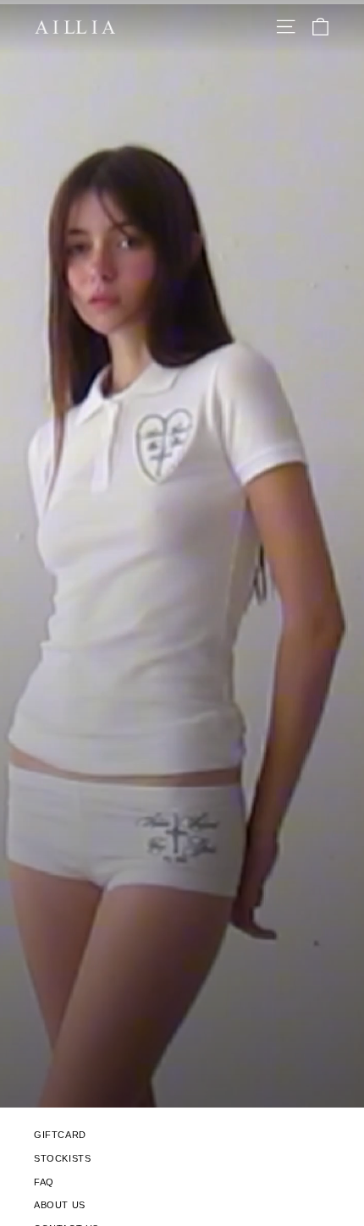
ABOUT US (59, 1205)
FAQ (44, 1182)
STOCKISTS (62, 1158)
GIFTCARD (60, 1135)
